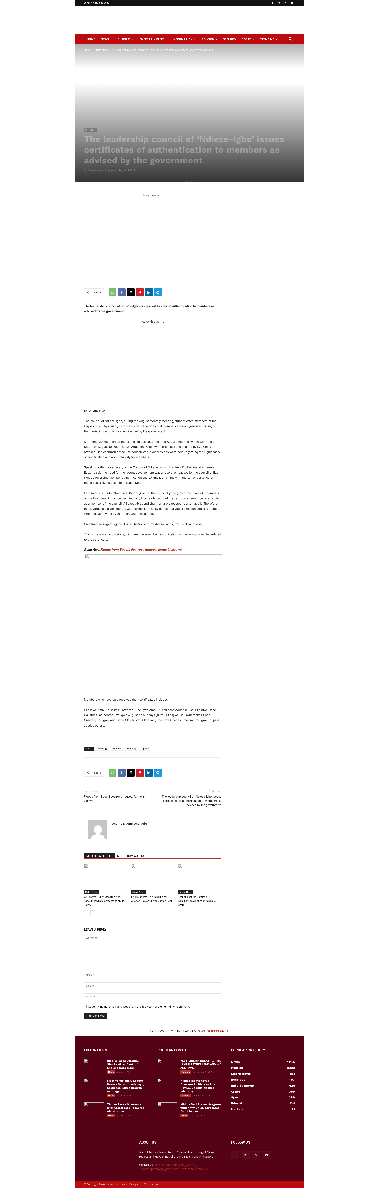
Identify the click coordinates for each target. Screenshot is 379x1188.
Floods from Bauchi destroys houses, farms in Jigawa (140, 550)
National (186, 1095)
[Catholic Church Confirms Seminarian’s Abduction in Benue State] (199, 879)
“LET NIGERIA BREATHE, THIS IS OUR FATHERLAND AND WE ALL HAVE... (200, 1064)
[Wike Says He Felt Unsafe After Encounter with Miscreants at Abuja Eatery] (105, 879)
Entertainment (152, 39)
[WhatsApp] (112, 292)
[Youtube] (292, 3)
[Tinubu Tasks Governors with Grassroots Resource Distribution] (94, 1109)
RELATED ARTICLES (99, 856)
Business (124, 39)
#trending (131, 748)
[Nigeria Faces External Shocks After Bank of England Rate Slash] (94, 1066)
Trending (267, 39)
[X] (285, 3)
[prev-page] (86, 912)
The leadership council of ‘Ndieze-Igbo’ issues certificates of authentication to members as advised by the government (191, 801)
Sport (246, 39)
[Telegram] (158, 292)
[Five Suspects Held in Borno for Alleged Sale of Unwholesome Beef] (152, 879)
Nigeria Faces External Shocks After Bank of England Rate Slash (123, 1064)
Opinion (186, 1072)
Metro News (101, 50)
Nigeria (145, 748)
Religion (208, 39)
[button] (290, 39)
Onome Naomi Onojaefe (102, 170)
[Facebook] (272, 3)
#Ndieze (117, 748)
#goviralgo (102, 748)
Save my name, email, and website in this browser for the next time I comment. (139, 1006)
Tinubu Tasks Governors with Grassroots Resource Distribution (125, 1108)
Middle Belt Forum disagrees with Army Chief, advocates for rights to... (200, 1108)
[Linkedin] (149, 292)
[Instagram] (279, 3)
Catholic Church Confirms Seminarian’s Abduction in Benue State (197, 900)
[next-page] (92, 912)
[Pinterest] (140, 292)
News (105, 39)
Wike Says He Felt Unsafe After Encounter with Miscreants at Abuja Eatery (104, 900)
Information (183, 39)
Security (229, 39)
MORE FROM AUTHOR (131, 856)
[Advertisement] (223, 20)
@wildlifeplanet (213, 1031)
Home (91, 39)
